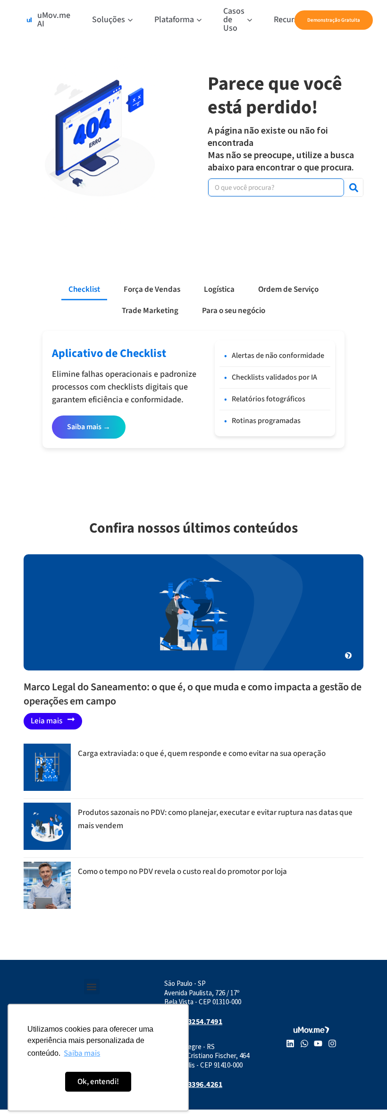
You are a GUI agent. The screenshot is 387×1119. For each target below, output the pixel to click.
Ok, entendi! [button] (98, 1081)
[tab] (84, 289)
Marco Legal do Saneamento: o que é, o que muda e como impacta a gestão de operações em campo (193, 694)
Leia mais (46, 721)
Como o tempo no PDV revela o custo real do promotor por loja (182, 871)
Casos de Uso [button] (233, 19)
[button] (92, 986)
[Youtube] (318, 1043)
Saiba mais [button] (82, 1053)
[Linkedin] (290, 1043)
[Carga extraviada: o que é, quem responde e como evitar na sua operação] (47, 788)
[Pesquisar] (353, 187)
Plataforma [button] (174, 19)
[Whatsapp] (304, 1043)
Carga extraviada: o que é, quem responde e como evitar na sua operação (202, 753)
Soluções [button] (108, 19)
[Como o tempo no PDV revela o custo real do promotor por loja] (47, 906)
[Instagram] (332, 1043)
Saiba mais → (88, 427)
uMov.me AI (53, 19)
